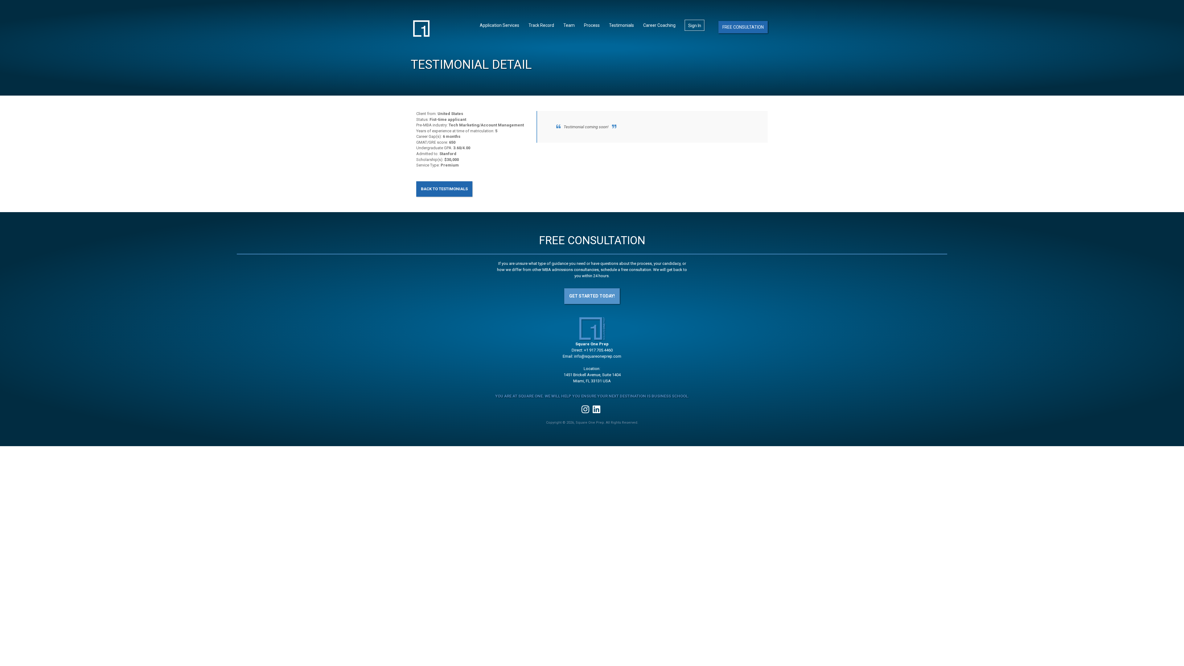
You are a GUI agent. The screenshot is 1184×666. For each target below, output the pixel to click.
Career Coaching (659, 25)
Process (592, 25)
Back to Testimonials (444, 189)
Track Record (541, 25)
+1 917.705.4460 (598, 350)
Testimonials (621, 25)
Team (569, 25)
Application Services (499, 25)
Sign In (694, 25)
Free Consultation (743, 27)
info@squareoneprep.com (597, 356)
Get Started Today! (592, 296)
